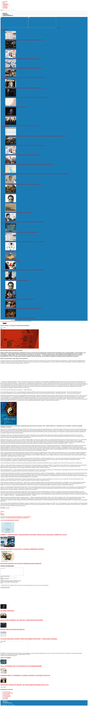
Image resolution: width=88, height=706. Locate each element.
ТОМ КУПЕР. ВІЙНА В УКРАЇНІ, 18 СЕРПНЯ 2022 (18, 517)
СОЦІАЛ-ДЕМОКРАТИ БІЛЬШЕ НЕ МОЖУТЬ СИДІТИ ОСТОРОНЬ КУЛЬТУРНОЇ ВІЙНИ (24, 269)
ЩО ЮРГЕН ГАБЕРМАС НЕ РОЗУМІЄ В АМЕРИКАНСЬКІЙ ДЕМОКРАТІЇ (20, 563)
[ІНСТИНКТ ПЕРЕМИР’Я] (10, 115)
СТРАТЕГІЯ (5, 6)
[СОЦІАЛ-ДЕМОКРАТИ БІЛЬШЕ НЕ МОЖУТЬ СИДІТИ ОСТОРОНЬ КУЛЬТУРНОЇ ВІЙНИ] (10, 268)
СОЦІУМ (5, 5)
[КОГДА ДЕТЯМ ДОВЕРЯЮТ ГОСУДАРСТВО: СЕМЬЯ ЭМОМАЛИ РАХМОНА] (10, 124)
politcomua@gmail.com (12, 655)
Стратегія (6, 694)
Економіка (6, 695)
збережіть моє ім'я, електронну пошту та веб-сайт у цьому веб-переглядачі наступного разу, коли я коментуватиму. (25, 585)
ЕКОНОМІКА (6, 4)
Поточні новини (8, 693)
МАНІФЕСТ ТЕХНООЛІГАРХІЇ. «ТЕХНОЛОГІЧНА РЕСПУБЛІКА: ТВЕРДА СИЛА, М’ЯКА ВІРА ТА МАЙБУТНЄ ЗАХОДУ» (33, 534)
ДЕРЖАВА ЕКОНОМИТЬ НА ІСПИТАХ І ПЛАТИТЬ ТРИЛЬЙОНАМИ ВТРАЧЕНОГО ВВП (24, 221)
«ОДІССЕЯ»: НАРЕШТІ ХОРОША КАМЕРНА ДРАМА (16, 280)
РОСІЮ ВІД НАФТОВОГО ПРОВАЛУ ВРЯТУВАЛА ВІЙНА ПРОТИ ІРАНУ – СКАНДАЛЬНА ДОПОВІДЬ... (29, 638)
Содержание (8, 427)
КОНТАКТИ (5, 14)
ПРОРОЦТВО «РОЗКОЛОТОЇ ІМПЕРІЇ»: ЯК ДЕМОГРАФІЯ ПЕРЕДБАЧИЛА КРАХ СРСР (24, 87)
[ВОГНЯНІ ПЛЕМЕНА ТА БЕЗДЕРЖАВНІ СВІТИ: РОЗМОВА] (10, 211)
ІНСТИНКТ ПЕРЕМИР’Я (10, 116)
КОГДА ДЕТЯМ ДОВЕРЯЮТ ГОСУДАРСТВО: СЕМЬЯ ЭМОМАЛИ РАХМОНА (22, 125)
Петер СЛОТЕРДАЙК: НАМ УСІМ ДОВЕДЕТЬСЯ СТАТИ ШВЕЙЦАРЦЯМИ (21, 232)
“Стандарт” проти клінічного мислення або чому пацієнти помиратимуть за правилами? (23, 184)
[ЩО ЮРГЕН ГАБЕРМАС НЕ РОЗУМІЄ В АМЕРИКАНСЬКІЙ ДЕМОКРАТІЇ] (7, 561)
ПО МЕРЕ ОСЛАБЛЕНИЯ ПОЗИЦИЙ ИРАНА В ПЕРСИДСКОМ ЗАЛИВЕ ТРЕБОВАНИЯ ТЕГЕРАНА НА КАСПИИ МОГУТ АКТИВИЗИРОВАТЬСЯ (37, 173)
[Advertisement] (9, 372)
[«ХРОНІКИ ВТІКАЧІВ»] (10, 201)
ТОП (4, 2)
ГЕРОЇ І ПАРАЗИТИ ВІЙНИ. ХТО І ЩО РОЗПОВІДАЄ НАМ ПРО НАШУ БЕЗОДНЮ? (23, 308)
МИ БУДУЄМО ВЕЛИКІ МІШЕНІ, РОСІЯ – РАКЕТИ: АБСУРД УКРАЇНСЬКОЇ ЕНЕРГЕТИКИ (25, 145)
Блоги (5, 698)
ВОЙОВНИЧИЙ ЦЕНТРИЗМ (11, 251)
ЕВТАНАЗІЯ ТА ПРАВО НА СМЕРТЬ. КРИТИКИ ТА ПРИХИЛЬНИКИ (20, 317)
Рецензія (7, 321)
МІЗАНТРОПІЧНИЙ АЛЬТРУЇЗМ (12, 260)
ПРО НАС (5, 13)
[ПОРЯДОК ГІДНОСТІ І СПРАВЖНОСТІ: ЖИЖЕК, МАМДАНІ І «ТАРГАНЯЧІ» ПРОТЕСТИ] (10, 38)
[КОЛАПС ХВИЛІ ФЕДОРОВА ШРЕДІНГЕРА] (3, 627)
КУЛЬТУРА (5, 7)
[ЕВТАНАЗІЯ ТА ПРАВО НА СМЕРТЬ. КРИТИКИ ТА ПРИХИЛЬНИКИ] (10, 316)
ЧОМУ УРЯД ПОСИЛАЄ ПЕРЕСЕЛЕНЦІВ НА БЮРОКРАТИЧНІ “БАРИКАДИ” (22, 58)
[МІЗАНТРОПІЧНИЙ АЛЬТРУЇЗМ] (10, 259)
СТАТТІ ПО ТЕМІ (4, 520)
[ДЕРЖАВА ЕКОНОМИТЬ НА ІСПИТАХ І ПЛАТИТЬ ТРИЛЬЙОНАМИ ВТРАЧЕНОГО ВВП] (10, 220)
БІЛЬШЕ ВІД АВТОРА (14, 520)
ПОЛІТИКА (5, 3)
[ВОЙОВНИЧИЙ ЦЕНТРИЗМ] (10, 249)
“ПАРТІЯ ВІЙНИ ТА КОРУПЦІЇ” (12, 49)
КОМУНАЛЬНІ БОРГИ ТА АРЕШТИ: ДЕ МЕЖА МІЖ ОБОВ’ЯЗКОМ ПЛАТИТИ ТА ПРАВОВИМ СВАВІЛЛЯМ (29, 164)
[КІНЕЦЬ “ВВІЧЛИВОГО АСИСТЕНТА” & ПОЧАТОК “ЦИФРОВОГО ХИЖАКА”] (7, 546)
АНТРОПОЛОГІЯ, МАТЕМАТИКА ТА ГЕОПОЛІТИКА (19, 516)
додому (2, 321)
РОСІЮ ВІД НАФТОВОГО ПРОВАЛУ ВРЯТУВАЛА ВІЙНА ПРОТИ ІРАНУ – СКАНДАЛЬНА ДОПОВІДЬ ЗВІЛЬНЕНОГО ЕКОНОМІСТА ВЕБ (35, 136)
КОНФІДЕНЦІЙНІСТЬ (8, 15)
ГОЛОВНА (5, 1)
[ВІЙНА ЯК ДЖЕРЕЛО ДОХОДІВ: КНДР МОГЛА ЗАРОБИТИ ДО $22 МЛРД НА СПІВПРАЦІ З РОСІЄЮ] (10, 96)
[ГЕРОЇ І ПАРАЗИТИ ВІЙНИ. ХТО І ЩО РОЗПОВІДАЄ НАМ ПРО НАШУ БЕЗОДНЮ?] (10, 307)
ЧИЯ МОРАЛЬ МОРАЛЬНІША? (12, 193)
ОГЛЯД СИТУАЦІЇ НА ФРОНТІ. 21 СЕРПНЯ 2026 (15, 106)
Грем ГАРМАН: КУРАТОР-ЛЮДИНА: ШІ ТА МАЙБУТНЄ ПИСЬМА (19, 299)
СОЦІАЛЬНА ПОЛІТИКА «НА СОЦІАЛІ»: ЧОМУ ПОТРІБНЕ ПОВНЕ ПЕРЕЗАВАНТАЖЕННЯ (25, 77)
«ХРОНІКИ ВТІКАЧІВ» (10, 202)
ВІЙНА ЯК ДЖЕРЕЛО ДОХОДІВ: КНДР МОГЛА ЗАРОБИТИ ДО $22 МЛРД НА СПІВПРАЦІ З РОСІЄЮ (27, 97)
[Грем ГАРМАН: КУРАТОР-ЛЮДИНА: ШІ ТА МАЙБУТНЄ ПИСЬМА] (10, 298)
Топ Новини (7, 696)
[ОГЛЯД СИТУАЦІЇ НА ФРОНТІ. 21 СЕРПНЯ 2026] (10, 105)
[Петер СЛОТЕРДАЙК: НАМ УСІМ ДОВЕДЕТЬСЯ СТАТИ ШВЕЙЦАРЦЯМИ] (10, 231)
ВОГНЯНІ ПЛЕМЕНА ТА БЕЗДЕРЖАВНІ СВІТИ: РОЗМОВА (18, 212)
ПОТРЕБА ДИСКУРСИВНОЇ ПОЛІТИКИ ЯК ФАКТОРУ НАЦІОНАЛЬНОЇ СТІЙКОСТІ (24, 68)
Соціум (5, 697)
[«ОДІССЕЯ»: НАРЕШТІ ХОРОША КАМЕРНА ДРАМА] (10, 279)
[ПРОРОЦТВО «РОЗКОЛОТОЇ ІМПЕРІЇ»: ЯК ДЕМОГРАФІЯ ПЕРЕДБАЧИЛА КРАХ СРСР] (10, 86)
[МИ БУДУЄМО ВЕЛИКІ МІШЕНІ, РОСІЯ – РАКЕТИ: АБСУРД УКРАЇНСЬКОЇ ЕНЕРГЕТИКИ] (10, 144)
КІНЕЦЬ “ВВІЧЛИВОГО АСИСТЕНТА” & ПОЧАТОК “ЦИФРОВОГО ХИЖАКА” (22, 549)
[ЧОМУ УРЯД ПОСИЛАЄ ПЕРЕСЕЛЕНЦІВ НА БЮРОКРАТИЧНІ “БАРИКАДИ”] (10, 57)
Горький (7, 507)
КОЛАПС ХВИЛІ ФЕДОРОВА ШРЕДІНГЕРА (12, 629)
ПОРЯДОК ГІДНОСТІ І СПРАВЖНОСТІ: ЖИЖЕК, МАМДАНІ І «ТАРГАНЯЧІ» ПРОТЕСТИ (24, 39)
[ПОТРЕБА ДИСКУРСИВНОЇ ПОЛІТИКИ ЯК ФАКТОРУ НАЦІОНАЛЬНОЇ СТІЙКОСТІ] (10, 67)
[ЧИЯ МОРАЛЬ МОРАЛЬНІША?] (10, 192)
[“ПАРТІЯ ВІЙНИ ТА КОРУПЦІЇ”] (10, 48)
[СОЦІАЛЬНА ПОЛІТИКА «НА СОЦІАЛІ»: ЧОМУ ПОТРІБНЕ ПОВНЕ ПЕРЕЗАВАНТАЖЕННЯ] (10, 76)
